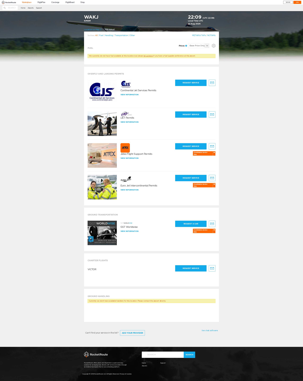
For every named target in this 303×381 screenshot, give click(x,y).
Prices (182, 46)
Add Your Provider (132, 333)
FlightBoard (69, 2)
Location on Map (92, 29)
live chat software (210, 330)
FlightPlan (41, 2)
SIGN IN (288, 2)
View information (129, 95)
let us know (148, 56)
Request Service (191, 83)
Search (189, 355)
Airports (30, 8)
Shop (82, 2)
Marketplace (26, 2)
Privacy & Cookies (126, 374)
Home (23, 8)
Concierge (55, 2)
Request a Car (191, 224)
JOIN (297, 2)
